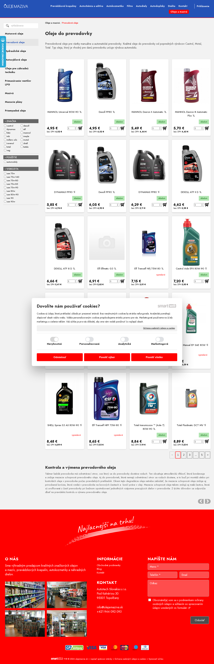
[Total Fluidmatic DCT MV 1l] (191, 398)
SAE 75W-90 (12, 187)
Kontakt (100, 572)
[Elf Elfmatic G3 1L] (107, 242)
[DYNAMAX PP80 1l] (149, 165)
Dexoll (26, 125)
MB (8, 136)
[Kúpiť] (80, 128)
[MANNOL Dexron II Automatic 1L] (149, 85)
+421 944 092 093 (109, 611)
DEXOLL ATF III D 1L (64, 268)
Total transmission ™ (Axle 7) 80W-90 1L (149, 427)
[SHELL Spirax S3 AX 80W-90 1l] (64, 398)
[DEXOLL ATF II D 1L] (191, 165)
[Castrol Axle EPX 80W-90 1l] (191, 242)
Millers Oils (12, 139)
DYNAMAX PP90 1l (64, 192)
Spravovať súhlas (156, 658)
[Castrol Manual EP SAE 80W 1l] (191, 318)
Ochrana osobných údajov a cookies (159, 328)
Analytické (124, 344)
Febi (8, 132)
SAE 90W (11, 201)
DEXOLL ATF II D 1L (191, 192)
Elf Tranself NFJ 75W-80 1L (149, 268)
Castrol (10, 125)
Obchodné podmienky (109, 565)
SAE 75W (11, 173)
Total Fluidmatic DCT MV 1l (191, 425)
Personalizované (89, 344)
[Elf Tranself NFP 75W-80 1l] (107, 398)
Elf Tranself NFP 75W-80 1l (107, 425)
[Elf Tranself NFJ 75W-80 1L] (149, 242)
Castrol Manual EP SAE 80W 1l (191, 345)
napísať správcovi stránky (101, 658)
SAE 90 (10, 198)
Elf (24, 129)
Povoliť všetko (154, 357)
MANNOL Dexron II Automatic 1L (149, 112)
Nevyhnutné (54, 344)
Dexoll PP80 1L (107, 112)
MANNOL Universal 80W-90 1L (64, 112)
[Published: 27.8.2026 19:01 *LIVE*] (65, 658)
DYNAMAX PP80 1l (149, 192)
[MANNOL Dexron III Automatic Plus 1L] (191, 85)
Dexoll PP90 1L (107, 192)
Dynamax (11, 129)
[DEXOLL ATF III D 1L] (64, 242)
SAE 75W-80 (12, 180)
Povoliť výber (107, 357)
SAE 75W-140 (13, 177)
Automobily (12, 161)
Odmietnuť (60, 357)
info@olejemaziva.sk (110, 607)
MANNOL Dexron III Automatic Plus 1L (191, 113)
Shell (25, 143)
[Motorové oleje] (201, 501)
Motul (26, 139)
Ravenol (10, 143)
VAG (8, 150)
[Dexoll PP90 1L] (107, 165)
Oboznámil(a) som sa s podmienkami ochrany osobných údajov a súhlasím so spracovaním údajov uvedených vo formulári (178, 604)
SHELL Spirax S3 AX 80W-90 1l (64, 425)
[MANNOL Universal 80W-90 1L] (64, 85)
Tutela (25, 146)
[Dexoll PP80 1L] (107, 85)
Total (9, 146)
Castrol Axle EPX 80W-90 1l (191, 268)
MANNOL (27, 132)
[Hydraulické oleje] (208, 501)
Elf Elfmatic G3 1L (106, 268)
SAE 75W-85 (12, 184)
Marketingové (159, 344)
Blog (99, 569)
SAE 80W (11, 191)
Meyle (26, 136)
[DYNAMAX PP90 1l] (64, 165)
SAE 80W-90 (13, 194)
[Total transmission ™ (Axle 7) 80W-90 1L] (149, 398)
